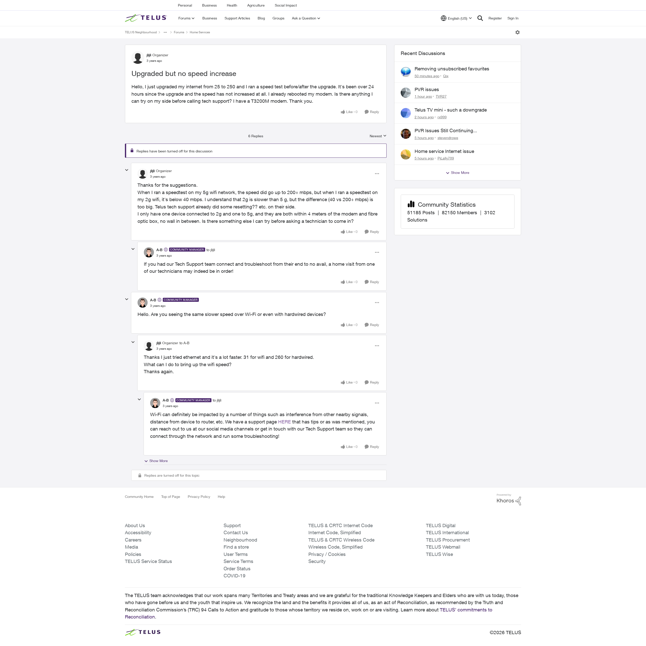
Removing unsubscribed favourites (452, 68)
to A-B (184, 343)
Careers (133, 540)
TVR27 (441, 96)
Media (131, 547)
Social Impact (286, 5)
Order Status (237, 568)
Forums (179, 32)
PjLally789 (446, 158)
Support (232, 525)
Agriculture (256, 5)
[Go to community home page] (146, 18)
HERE (284, 421)
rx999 (442, 117)
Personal (185, 5)
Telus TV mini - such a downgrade (451, 110)
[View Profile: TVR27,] (406, 93)
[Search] (480, 18)
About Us (135, 525)
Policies (133, 554)
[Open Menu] (517, 32)
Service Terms (238, 561)
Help (221, 496)
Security (317, 561)
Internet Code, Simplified (334, 532)
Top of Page (170, 496)
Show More (158, 461)
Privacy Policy (199, 496)
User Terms (236, 554)
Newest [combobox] (378, 136)
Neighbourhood (240, 540)
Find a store (236, 547)
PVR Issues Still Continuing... (446, 130)
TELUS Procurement (448, 540)
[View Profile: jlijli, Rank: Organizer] (137, 57)
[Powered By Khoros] (509, 499)
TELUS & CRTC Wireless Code (341, 540)
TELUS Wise (439, 554)
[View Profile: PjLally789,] (406, 154)
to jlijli (210, 250)
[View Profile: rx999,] (406, 113)
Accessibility (138, 532)
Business (209, 5)
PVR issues (427, 89)
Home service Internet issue (444, 151)
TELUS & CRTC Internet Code (340, 525)
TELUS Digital (440, 525)
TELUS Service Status (148, 561)
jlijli (149, 55)
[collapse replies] (127, 170)
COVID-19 (235, 575)
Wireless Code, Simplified (335, 547)
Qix (445, 76)
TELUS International (447, 532)
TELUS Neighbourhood (141, 32)
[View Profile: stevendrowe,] (406, 134)
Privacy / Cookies (327, 554)
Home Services (200, 32)
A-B (159, 250)
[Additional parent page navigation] (165, 32)
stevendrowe (448, 138)
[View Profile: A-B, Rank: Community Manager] (149, 252)
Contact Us (236, 532)
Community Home (139, 496)
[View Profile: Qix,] (406, 72)
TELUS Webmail (443, 547)
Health (232, 5)
